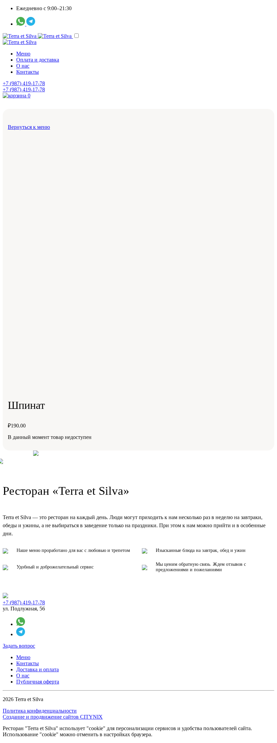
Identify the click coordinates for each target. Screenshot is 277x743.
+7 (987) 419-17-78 (24, 83)
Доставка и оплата (37, 669)
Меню (23, 53)
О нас (22, 66)
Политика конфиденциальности (40, 711)
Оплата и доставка (37, 60)
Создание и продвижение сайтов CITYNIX (53, 717)
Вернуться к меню (29, 127)
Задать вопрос (19, 646)
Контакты (27, 72)
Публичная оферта (37, 681)
